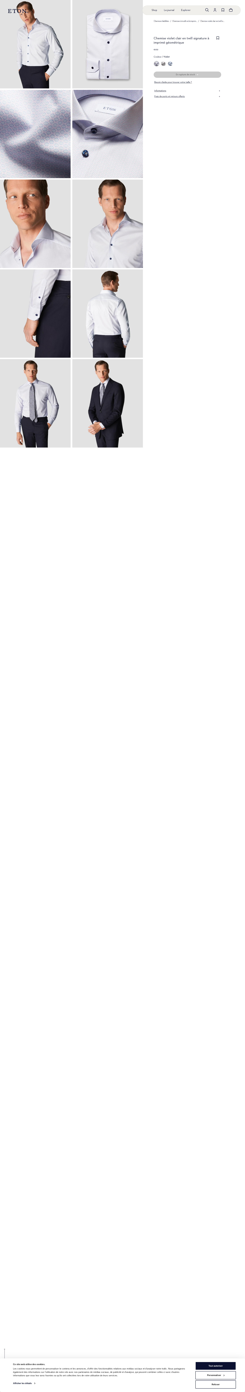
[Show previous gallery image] (4, 1355)
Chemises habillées (161, 21)
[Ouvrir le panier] (231, 10)
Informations (160, 91)
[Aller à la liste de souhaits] (223, 10)
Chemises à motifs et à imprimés (184, 21)
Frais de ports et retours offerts (169, 96)
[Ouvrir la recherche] (207, 10)
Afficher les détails (22, 1383)
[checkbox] (217, 41)
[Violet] (156, 63)
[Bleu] (170, 63)
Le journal (169, 10)
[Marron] (163, 63)
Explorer (186, 10)
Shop (154, 10)
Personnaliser (214, 1375)
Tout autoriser (216, 1366)
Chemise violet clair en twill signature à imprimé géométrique (212, 21)
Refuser (216, 1384)
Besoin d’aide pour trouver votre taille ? (173, 82)
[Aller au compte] (215, 10)
